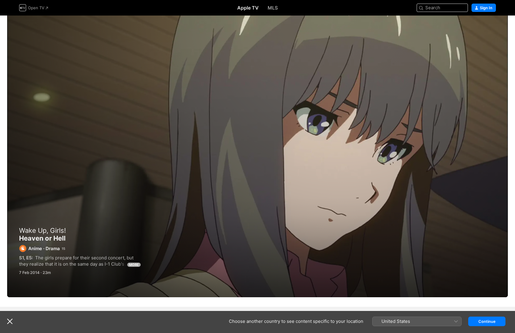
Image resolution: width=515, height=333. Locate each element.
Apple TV (248, 8)
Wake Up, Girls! (42, 230)
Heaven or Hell (257, 156)
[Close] (10, 321)
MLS (273, 8)
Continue (487, 321)
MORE (134, 265)
